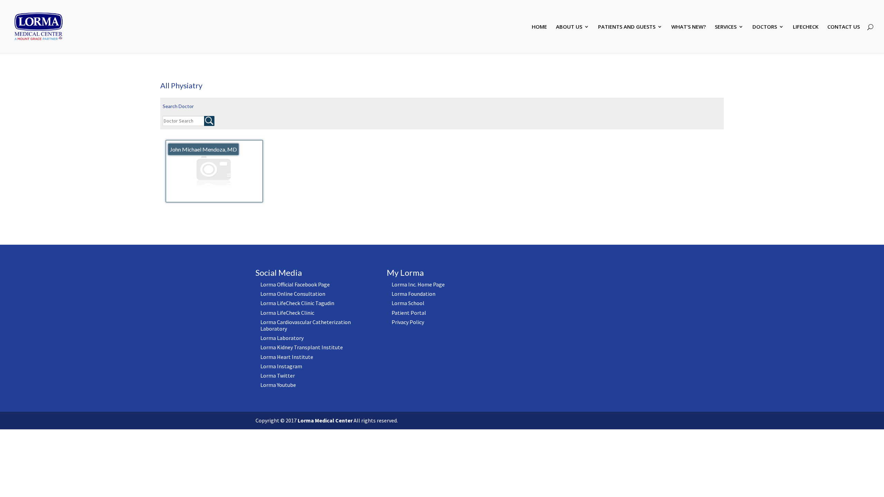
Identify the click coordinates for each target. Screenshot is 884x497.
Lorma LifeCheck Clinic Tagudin (297, 303)
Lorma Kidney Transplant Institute (301, 347)
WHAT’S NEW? (688, 27)
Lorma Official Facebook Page (295, 284)
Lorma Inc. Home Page (418, 284)
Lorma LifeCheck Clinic (287, 312)
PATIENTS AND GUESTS (626, 27)
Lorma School (408, 303)
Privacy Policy (408, 322)
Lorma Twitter (277, 375)
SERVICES (726, 27)
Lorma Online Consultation (292, 293)
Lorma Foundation (413, 293)
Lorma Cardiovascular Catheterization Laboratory (305, 325)
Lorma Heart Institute (286, 356)
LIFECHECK (805, 27)
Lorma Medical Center (325, 420)
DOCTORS (764, 27)
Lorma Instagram (281, 366)
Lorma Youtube (278, 384)
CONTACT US (843, 27)
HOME (539, 27)
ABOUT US (569, 27)
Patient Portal (409, 312)
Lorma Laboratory (282, 337)
